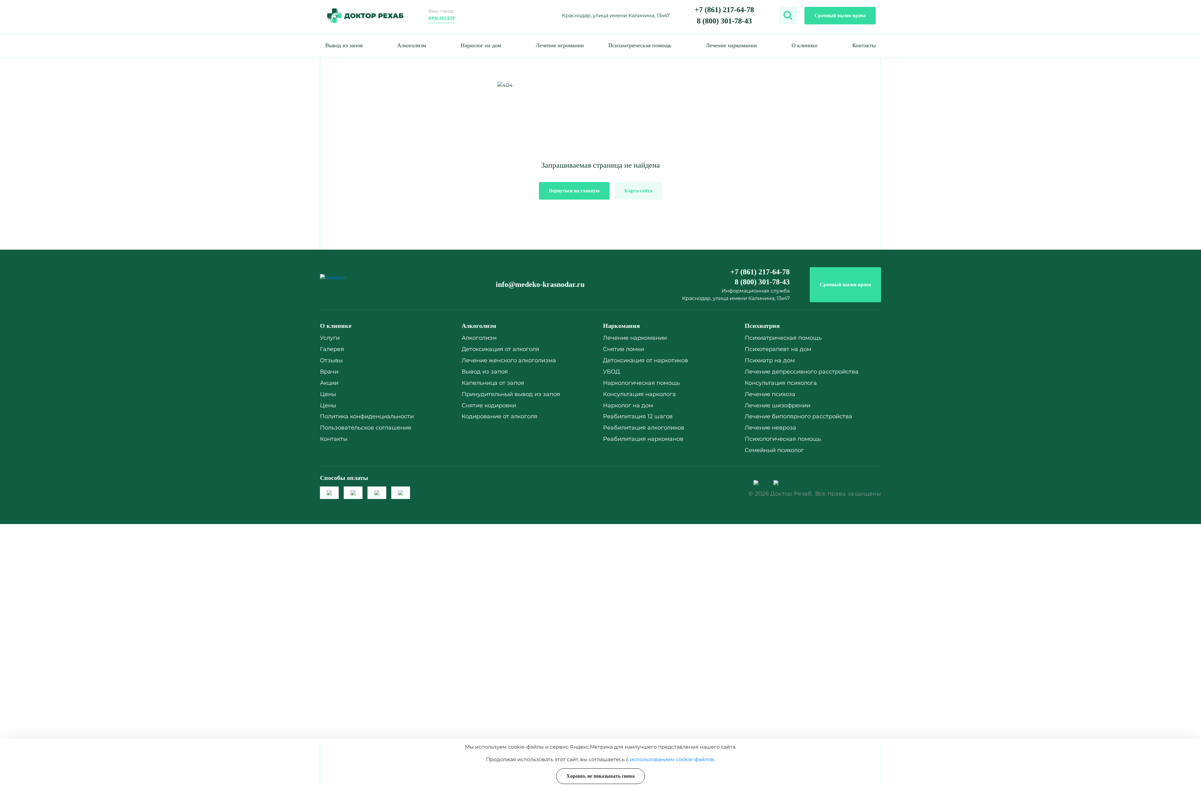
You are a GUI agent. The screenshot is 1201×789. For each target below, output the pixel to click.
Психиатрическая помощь (639, 45)
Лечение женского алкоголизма (509, 360)
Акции (329, 382)
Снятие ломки (623, 349)
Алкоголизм (411, 45)
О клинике (805, 45)
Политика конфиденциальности (367, 416)
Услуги (330, 337)
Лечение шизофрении (777, 405)
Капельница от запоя (493, 382)
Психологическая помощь (783, 438)
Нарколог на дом (481, 45)
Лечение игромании (560, 45)
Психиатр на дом (770, 360)
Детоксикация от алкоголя (500, 349)
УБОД (611, 371)
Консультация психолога (781, 382)
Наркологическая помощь (641, 382)
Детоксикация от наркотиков (645, 360)
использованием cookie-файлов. (672, 759)
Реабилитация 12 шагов (638, 416)
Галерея (332, 349)
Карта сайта (638, 190)
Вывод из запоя (343, 45)
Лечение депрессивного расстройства (802, 371)
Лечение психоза (770, 394)
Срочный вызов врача (840, 15)
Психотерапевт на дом (778, 349)
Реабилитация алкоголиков (643, 427)
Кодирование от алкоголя (499, 416)
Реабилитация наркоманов (643, 438)
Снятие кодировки (489, 405)
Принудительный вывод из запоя (511, 394)
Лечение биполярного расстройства (798, 416)
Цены (328, 394)
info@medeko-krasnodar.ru (540, 284)
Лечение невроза (770, 427)
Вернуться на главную (574, 190)
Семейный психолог (774, 450)
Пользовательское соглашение (365, 427)
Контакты (864, 45)
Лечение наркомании (731, 45)
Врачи (329, 371)
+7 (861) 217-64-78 (724, 10)
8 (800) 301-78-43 (724, 21)
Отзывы (331, 360)
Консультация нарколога (639, 394)
